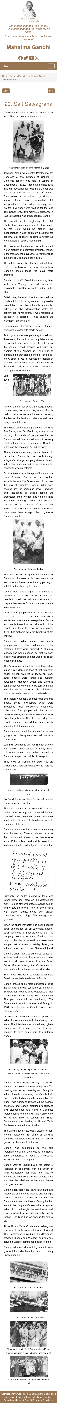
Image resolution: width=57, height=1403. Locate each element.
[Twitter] (25, 58)
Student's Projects (17, 76)
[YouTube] (31, 58)
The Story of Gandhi (36, 76)
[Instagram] (37, 58)
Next (51, 90)
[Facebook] (20, 58)
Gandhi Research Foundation (39, 1400)
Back (6, 90)
